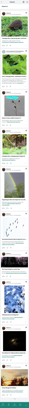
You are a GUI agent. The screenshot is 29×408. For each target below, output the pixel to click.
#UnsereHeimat (5, 205)
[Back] (1, 2)
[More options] (25, 45)
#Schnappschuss (6, 42)
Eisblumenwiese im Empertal (10, 315)
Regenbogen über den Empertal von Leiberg (14, 199)
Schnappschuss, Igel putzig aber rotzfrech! (14, 38)
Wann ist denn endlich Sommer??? (11, 118)
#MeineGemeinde (14, 42)
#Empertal (20, 42)
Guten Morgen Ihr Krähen (9, 388)
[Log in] (27, 2)
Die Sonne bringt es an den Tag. (11, 269)
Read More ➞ (21, 83)
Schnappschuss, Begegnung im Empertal (13, 156)
